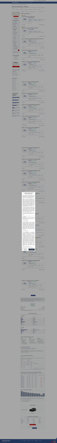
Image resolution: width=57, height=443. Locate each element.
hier (32, 205)
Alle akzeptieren (32, 249)
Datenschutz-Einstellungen (25, 249)
